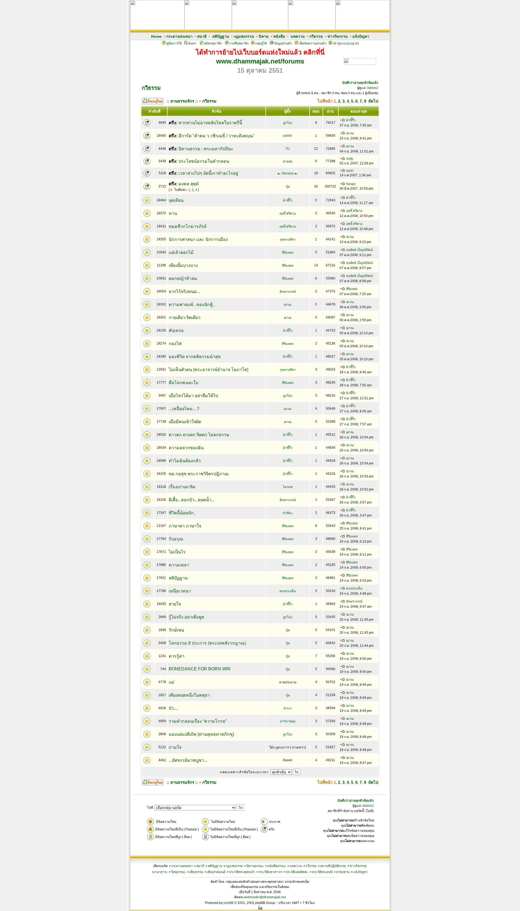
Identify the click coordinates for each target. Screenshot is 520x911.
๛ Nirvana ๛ (287, 173)
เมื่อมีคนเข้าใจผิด (185, 421)
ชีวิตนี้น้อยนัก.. (182, 513)
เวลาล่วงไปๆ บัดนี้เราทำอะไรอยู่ (208, 173)
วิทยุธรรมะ (178, 872)
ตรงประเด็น (288, 591)
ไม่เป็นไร (177, 552)
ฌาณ (350, 133)
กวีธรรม (316, 36)
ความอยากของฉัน (186, 447)
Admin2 (372, 88)
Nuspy (351, 184)
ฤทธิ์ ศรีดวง (288, 213)
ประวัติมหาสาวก (270, 872)
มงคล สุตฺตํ (188, 183)
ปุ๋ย (288, 187)
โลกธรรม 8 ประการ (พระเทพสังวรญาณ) (207, 643)
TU (287, 149)
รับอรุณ (176, 539)
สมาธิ (202, 36)
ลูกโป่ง (287, 123)
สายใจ (175, 604)
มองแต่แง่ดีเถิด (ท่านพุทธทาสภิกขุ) (201, 734)
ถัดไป (373, 101)
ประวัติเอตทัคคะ (296, 872)
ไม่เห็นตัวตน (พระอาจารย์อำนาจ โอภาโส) (208, 369)
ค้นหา (192, 43)
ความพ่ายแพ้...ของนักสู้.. (192, 304)
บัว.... (173, 708)
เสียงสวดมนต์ (216, 872)
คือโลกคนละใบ (183, 382)
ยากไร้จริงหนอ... (184, 291)
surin (349, 171)
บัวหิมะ (288, 513)
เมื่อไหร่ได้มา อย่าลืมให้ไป (193, 395)
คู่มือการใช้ (174, 43)
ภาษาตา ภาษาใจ (185, 526)
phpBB (228, 903)
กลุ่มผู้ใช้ (261, 43)
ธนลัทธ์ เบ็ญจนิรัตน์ (359, 250)
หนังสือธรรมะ (276, 866)
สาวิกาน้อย (287, 721)
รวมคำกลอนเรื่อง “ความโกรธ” (198, 721)
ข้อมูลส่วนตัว (283, 43)
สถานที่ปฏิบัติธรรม (333, 866)
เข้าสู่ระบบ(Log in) (346, 43)
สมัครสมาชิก (213, 43)
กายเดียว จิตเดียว (184, 317)
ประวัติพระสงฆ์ (322, 872)
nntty (349, 159)
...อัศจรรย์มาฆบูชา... (188, 760)
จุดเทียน (176, 200)
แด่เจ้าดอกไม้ (181, 252)
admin (287, 136)
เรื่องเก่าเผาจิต (182, 487)
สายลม (287, 161)
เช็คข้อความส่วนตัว (312, 43)
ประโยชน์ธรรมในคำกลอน (203, 161)
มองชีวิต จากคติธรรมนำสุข (195, 356)
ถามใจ (175, 747)
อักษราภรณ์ (288, 292)
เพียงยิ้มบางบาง (183, 265)
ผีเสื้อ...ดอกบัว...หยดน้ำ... (191, 500)
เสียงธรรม (196, 872)
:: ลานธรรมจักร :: (182, 101)
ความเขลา (179, 565)
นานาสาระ (159, 872)
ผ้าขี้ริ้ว (351, 120)
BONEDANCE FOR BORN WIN (199, 669)
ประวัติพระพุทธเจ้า (242, 872)
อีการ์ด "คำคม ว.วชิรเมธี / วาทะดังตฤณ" (216, 135)
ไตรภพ (287, 487)
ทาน (173, 213)
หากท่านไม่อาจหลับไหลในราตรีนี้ (210, 122)
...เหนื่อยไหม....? (184, 408)
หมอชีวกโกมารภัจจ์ (187, 226)
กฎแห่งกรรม (244, 36)
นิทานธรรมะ (255, 866)
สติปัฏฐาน (220, 36)
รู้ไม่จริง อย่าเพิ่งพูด (186, 617)
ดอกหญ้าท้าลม (183, 278)
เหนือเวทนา (180, 591)
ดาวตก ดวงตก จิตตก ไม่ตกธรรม (199, 434)
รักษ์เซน (176, 630)
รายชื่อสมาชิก (239, 43)
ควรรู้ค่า (176, 656)
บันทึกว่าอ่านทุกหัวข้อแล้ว (360, 83)
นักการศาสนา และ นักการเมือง (198, 239)
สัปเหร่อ (176, 330)
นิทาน (264, 36)
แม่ (171, 682)
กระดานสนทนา (179, 36)
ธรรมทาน (343, 872)
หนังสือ (279, 36)
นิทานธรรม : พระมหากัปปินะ (205, 148)
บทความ (298, 36)
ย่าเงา (288, 708)
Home (156, 36)
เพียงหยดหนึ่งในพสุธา (189, 695)
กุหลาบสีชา (288, 239)
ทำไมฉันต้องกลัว (185, 460)
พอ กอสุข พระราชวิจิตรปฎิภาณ (199, 474)
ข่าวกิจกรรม (337, 36)
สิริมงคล (287, 252)
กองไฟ (175, 343)
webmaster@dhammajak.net (264, 897)
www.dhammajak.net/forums (260, 61)
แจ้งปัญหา (360, 36)
